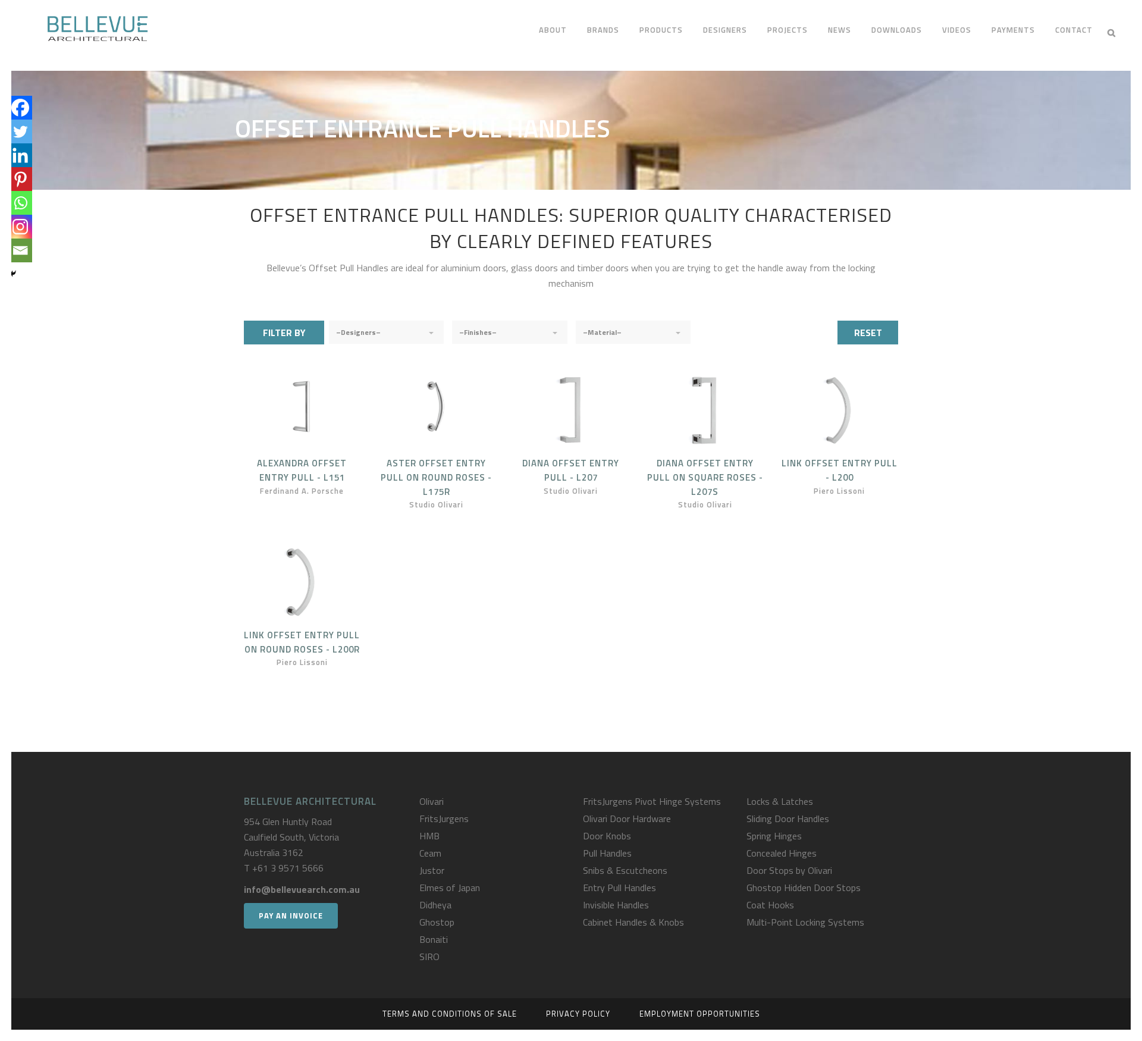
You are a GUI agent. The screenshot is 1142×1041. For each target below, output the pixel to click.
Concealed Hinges (781, 853)
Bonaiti (433, 939)
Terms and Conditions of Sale (449, 1014)
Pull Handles (607, 853)
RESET (868, 332)
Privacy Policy (578, 1014)
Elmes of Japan (449, 887)
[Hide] (13, 273)
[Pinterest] (20, 179)
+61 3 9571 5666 (288, 868)
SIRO (429, 956)
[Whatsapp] (20, 203)
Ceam (430, 853)
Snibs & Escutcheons (625, 870)
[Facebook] (20, 108)
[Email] (20, 250)
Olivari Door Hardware (627, 818)
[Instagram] (20, 227)
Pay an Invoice (291, 915)
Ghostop (436, 922)
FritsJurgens (444, 818)
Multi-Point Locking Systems (805, 922)
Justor (431, 870)
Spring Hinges (774, 835)
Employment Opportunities (699, 1014)
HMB (429, 835)
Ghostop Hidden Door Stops (803, 887)
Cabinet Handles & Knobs (633, 922)
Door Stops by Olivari (789, 870)
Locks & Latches (779, 801)
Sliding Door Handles (787, 818)
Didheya (435, 904)
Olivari (431, 801)
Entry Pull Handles (619, 887)
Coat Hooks (770, 904)
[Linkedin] (20, 155)
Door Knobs (607, 835)
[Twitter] (20, 131)
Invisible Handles (616, 904)
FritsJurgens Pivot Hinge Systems (652, 801)
